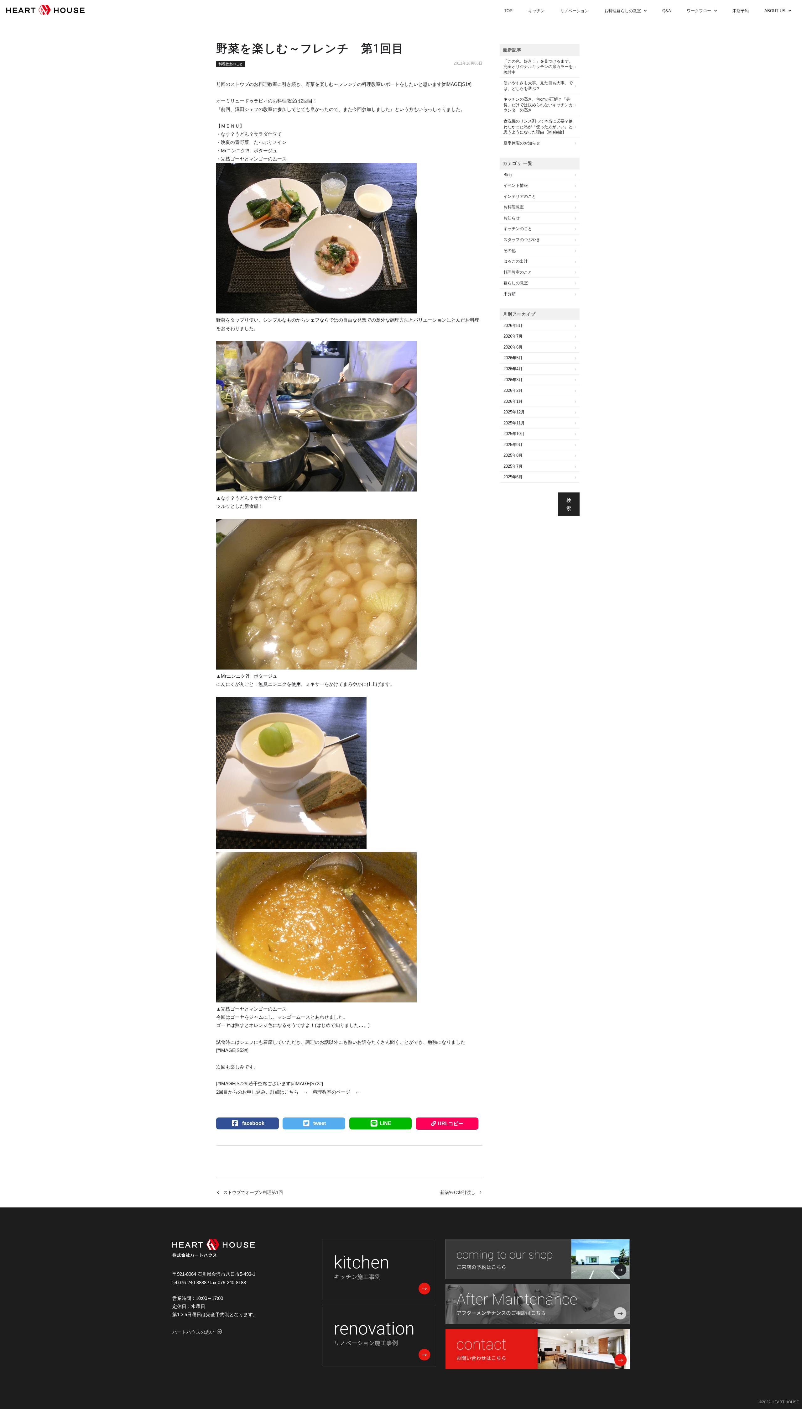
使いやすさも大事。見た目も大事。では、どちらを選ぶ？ (538, 86)
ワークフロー (699, 10)
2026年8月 (513, 325)
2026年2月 (513, 390)
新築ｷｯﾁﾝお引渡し (457, 1192)
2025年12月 (514, 412)
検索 (568, 504)
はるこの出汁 (515, 261)
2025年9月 (513, 444)
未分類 (509, 294)
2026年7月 (513, 336)
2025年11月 (514, 423)
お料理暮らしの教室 (622, 10)
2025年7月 (513, 466)
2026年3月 (513, 379)
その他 (509, 250)
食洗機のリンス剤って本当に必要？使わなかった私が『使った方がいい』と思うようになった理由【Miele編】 (538, 126)
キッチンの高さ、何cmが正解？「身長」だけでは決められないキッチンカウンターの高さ (538, 105)
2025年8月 (513, 455)
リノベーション (574, 10)
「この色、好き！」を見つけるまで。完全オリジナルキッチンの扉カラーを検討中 (538, 67)
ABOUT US (774, 10)
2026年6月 (513, 347)
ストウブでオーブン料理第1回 (253, 1192)
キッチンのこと (517, 228)
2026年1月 (513, 401)
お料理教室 (513, 207)
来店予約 (740, 10)
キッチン (536, 10)
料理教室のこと (231, 64)
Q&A (666, 10)
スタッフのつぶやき (521, 239)
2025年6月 (513, 477)
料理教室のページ (331, 1092)
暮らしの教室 (515, 283)
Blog (507, 174)
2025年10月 (514, 433)
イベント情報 (515, 185)
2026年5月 (513, 357)
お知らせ (511, 218)
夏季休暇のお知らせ (521, 143)
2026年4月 (513, 368)
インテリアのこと (519, 196)
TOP (508, 10)
